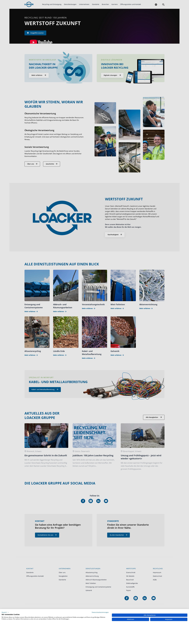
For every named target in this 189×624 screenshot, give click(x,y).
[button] (5, 612)
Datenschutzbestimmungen (100, 612)
